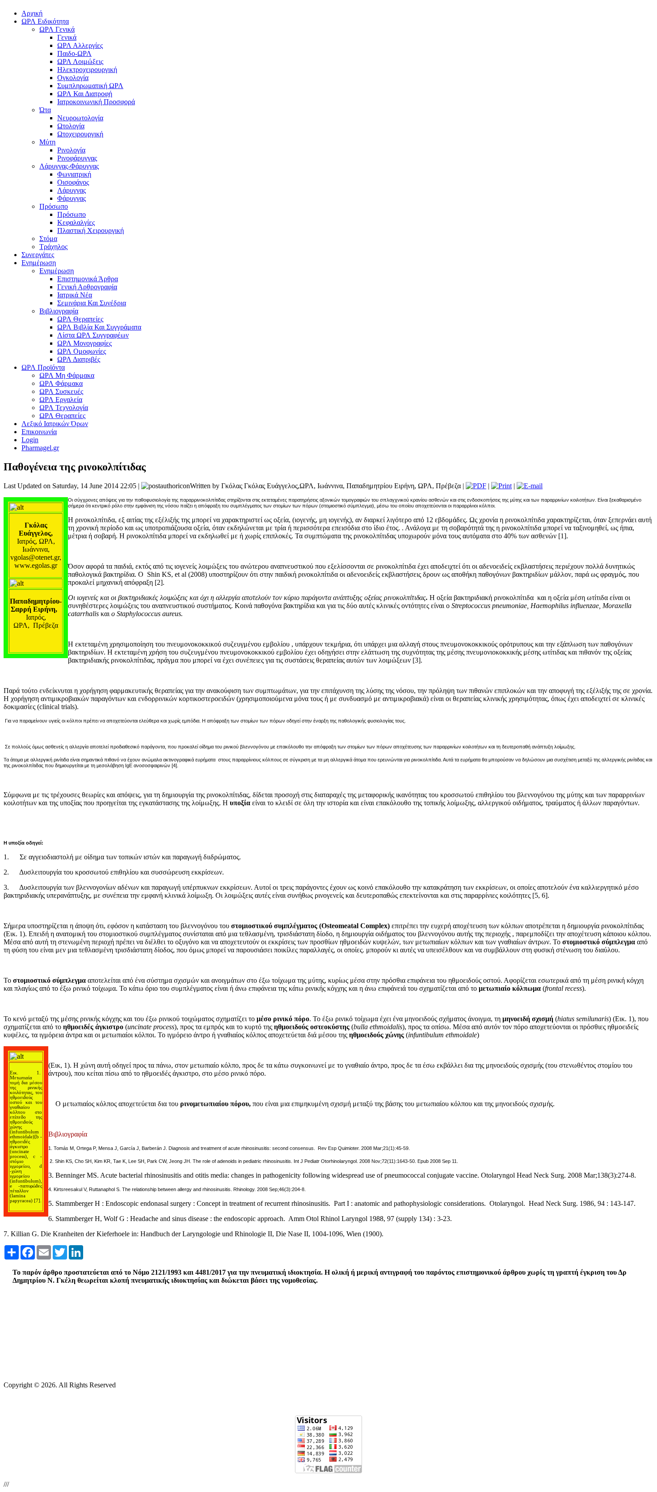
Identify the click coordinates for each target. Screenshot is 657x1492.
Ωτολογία (70, 126)
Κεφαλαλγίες (76, 222)
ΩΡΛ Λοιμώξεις (80, 61)
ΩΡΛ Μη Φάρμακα (66, 375)
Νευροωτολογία (80, 118)
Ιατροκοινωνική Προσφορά (96, 102)
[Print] (501, 486)
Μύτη (47, 142)
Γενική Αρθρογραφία (87, 287)
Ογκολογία (72, 77)
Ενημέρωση (56, 271)
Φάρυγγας (71, 198)
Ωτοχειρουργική (80, 134)
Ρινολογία (71, 150)
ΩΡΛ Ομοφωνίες (81, 351)
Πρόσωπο (53, 206)
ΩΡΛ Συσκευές (61, 391)
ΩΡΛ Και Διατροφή (84, 93)
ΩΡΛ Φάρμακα (61, 383)
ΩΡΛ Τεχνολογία (63, 407)
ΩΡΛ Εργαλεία (60, 399)
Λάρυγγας (71, 190)
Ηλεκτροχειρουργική (87, 69)
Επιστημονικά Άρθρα (87, 279)
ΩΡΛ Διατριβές (78, 359)
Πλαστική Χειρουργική (90, 230)
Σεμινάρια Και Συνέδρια (91, 303)
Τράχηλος (53, 246)
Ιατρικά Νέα (74, 295)
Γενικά (66, 37)
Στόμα (48, 238)
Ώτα (45, 110)
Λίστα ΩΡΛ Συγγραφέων (93, 335)
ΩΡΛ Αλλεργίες (80, 45)
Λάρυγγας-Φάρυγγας (69, 166)
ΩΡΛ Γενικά (57, 29)
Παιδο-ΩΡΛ (74, 53)
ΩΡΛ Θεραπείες (80, 319)
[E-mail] (530, 486)
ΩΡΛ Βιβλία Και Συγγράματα (99, 327)
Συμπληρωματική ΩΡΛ (90, 85)
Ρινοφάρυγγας (77, 158)
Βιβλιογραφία (58, 311)
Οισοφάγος (73, 182)
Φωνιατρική (74, 174)
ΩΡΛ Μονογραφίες (84, 343)
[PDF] (476, 486)
